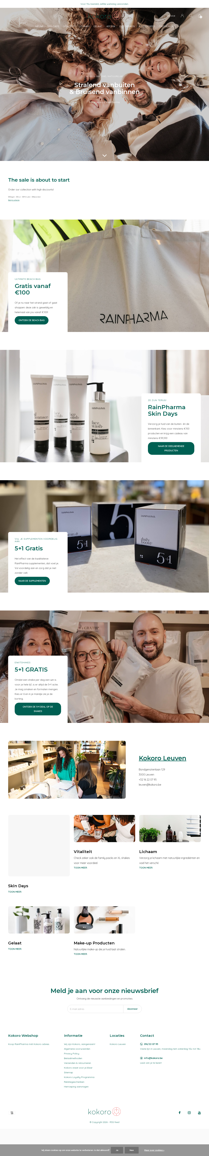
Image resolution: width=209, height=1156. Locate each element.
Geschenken (127, 26)
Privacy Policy (71, 1053)
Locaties (117, 1036)
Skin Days (53, 26)
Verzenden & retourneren (77, 1063)
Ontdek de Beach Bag (32, 320)
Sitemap (68, 1072)
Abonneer (132, 1008)
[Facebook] (179, 1112)
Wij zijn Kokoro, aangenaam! (79, 1044)
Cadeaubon (166, 26)
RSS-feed (114, 1122)
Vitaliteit (69, 26)
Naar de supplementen (32, 580)
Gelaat (97, 26)
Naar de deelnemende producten (171, 448)
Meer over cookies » (154, 1150)
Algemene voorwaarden (77, 1048)
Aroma (110, 26)
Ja (117, 1150)
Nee (132, 1150)
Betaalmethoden (73, 1058)
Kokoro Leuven (118, 1044)
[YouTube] (199, 1112)
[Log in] (182, 15)
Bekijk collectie (13, 200)
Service (171, 15)
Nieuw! (39, 26)
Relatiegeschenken (74, 1081)
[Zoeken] (191, 15)
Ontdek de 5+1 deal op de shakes (38, 709)
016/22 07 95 (151, 1044)
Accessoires (147, 26)
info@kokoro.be (153, 1058)
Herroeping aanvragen (76, 1086)
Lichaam (84, 26)
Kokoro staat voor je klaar (78, 1067)
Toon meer (14, 891)
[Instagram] (189, 1112)
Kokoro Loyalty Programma (79, 1077)
